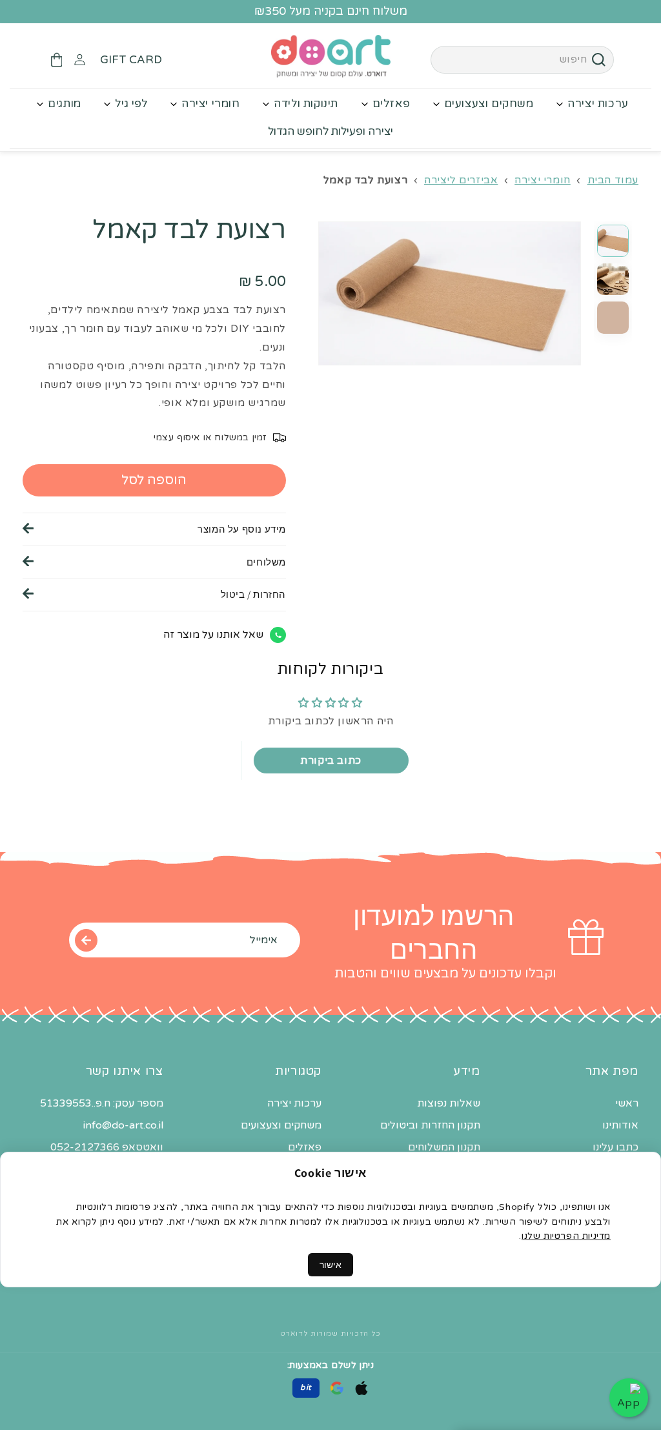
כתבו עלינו (615, 1147)
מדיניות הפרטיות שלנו (566, 1236)
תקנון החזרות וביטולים (430, 1125)
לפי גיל (131, 103)
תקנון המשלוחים (444, 1147)
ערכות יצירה (598, 103)
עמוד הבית (612, 180)
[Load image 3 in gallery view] (613, 317)
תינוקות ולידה (306, 103)
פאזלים (391, 103)
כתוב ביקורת (330, 760)
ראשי (626, 1103)
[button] (56, 60)
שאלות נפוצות (448, 1103)
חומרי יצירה (210, 103)
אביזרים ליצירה (461, 180)
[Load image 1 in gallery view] (613, 241)
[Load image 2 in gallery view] (613, 279)
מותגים (64, 103)
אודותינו (620, 1125)
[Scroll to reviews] (154, 270)
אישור (330, 1265)
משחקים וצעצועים (489, 103)
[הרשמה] (86, 940)
